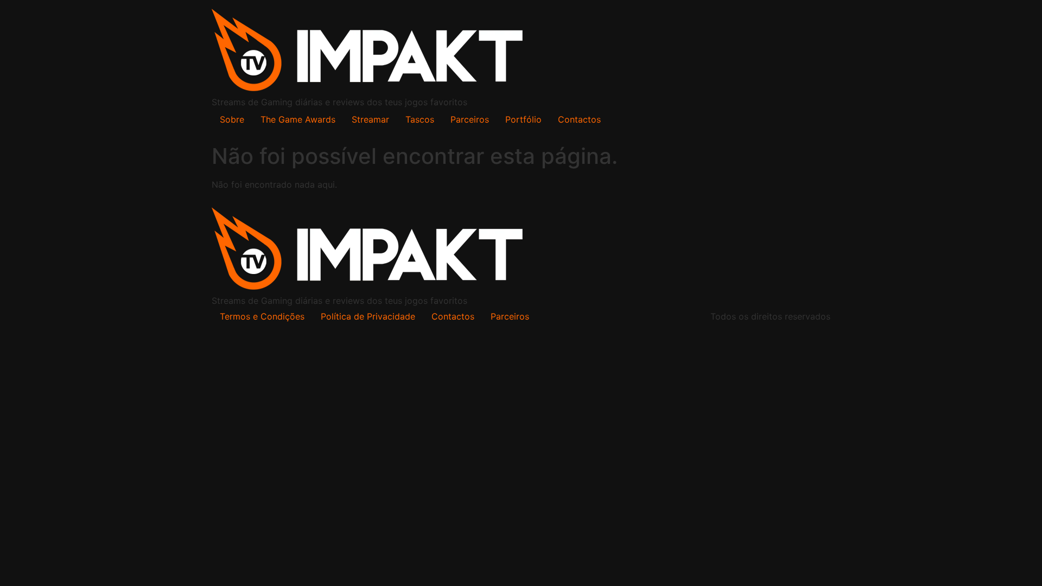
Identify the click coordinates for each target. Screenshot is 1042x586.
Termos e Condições (262, 316)
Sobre (232, 119)
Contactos (579, 119)
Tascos (419, 119)
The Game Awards (297, 119)
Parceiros (469, 119)
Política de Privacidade (368, 316)
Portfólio (523, 119)
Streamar (370, 119)
